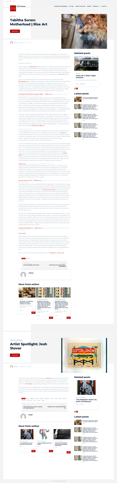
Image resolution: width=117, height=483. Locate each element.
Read (33, 312)
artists (28, 258)
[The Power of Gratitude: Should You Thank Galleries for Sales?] (27, 292)
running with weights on (37, 125)
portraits (63, 132)
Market (21, 299)
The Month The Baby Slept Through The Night (31, 94)
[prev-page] (75, 88)
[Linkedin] (10, 1)
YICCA (15, 42)
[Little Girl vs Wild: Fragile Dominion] (86, 63)
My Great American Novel (25, 180)
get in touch (60, 252)
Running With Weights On (26, 228)
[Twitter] (13, 1)
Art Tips (13, 16)
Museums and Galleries (42, 299)
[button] (104, 6)
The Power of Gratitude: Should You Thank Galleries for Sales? (26, 302)
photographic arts (23, 81)
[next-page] (77, 88)
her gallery (53, 252)
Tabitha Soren (33, 66)
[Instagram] (8, 1)
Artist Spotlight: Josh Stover (31, 265)
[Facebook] (5, 1)
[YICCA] (12, 42)
